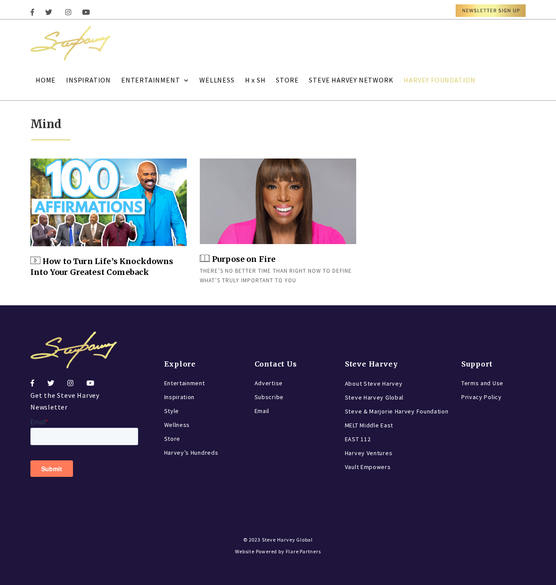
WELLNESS (216, 80)
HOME (46, 80)
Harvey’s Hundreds (191, 452)
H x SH (255, 80)
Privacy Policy (481, 397)
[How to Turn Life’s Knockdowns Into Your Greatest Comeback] (108, 203)
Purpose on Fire (243, 259)
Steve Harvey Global (374, 397)
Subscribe (269, 397)
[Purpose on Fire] (278, 202)
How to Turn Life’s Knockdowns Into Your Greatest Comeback (102, 266)
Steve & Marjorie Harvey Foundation (397, 411)
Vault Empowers (368, 467)
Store (172, 439)
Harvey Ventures (369, 453)
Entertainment (184, 383)
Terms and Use (482, 383)
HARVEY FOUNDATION (440, 80)
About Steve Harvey (374, 383)
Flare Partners (303, 551)
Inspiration (179, 397)
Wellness (177, 425)
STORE (287, 80)
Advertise (269, 383)
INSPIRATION (88, 80)
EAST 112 (358, 439)
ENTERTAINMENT (150, 80)
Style (171, 411)
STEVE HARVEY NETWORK (351, 80)
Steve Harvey (371, 364)
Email (262, 411)
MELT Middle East (369, 425)
